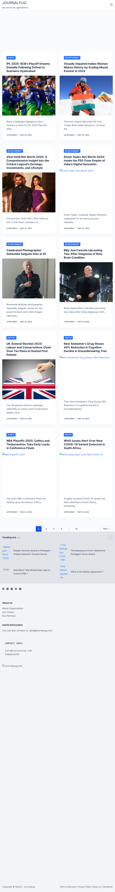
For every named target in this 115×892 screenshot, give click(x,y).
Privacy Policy (84, 887)
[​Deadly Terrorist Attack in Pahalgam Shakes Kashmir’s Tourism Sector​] (6, 552)
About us (97, 887)
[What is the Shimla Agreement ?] (64, 572)
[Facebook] (3, 589)
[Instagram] (12, 589)
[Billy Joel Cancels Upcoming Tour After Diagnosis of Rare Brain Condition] (86, 282)
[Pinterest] (16, 589)
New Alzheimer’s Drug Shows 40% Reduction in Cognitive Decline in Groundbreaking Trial (85, 347)
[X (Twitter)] (7, 589)
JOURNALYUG (14, 3)
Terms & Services (68, 887)
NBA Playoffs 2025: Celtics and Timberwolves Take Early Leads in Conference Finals (28, 444)
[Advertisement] (57, 30)
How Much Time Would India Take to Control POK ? (31, 572)
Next (105, 529)
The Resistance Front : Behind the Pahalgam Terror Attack (88, 552)
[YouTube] (20, 589)
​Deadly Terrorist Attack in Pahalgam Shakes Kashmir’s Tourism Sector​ (31, 552)
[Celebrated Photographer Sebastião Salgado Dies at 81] (28, 278)
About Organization (12, 608)
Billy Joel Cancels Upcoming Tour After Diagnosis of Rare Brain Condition (83, 254)
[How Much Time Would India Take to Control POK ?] (6, 572)
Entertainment (72, 58)
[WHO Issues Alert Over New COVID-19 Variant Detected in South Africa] (86, 473)
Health (68, 338)
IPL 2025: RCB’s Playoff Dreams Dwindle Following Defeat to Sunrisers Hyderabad (28, 67)
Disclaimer (108, 887)
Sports (11, 58)
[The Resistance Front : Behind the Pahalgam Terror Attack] (64, 552)
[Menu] (111, 4)
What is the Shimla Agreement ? (87, 571)
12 (76, 529)
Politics (11, 338)
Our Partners (9, 615)
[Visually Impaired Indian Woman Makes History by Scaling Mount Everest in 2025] (86, 96)
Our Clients (8, 612)
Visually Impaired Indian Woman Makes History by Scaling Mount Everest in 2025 (86, 67)
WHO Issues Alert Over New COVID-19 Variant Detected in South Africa (84, 444)
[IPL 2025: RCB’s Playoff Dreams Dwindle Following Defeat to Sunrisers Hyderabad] (28, 96)
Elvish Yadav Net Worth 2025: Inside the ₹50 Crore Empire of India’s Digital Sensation (84, 160)
